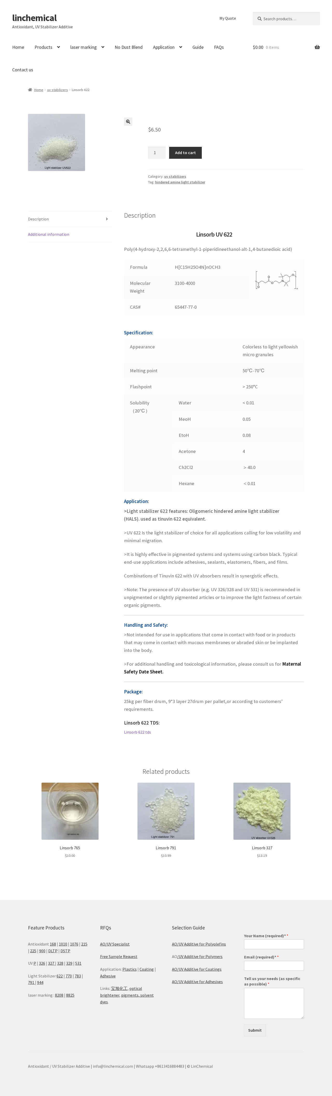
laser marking (83, 47)
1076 (74, 944)
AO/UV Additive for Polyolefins (199, 944)
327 (51, 963)
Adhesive (108, 975)
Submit (255, 1030)
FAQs (219, 47)
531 (78, 963)
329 (69, 963)
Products (43, 47)
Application (164, 47)
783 (78, 975)
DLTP (53, 950)
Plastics (129, 969)
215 (84, 944)
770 (69, 975)
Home (18, 47)
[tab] (70, 219)
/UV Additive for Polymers (200, 956)
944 (40, 982)
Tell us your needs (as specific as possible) (272, 981)
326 (42, 963)
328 (60, 963)
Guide (198, 47)
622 (60, 975)
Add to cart (185, 152)
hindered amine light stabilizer (180, 182)
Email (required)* (261, 957)
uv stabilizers (57, 89)
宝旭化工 (119, 988)
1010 (63, 944)
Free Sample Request (118, 956)
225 (33, 950)
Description (38, 219)
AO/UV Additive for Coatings (197, 969)
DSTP (65, 950)
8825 (70, 995)
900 (42, 950)
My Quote (227, 18)
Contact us (22, 70)
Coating (147, 969)
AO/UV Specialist (115, 944)
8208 (59, 995)
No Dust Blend (129, 47)
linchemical (34, 18)
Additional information (48, 234)
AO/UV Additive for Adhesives (197, 981)
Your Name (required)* (266, 935)
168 (53, 944)
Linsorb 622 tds (137, 732)
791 (31, 982)
